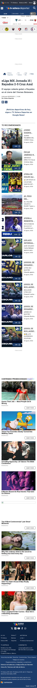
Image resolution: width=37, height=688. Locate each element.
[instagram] (15, 629)
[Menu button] (2, 8)
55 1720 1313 (21, 649)
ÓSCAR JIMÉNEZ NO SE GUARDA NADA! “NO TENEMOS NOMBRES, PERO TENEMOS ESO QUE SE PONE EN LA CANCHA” (29, 153)
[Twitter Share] (6, 102)
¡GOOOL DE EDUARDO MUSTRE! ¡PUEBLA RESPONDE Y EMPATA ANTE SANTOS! (29, 308)
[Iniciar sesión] (34, 3)
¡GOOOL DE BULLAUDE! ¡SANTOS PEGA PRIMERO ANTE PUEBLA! (29, 330)
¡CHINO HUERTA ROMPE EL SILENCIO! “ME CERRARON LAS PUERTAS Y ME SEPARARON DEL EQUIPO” (29, 131)
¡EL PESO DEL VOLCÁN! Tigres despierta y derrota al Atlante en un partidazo (29, 197)
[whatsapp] (25, 629)
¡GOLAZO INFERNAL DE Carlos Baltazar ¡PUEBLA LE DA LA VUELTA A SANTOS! (29, 241)
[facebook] (22, 629)
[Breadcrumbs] (5, 74)
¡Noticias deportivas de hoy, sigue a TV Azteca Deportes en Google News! (18, 112)
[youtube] (18, 629)
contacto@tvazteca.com (25, 648)
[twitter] (12, 629)
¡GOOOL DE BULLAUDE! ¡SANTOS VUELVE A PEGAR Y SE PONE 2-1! (29, 286)
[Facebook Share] (3, 102)
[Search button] (34, 8)
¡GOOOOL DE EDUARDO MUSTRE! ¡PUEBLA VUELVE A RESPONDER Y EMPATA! (29, 263)
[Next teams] (34, 29)
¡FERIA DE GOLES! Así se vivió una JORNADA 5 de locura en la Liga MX (29, 175)
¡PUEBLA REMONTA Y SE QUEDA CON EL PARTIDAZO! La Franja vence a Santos (29, 219)
